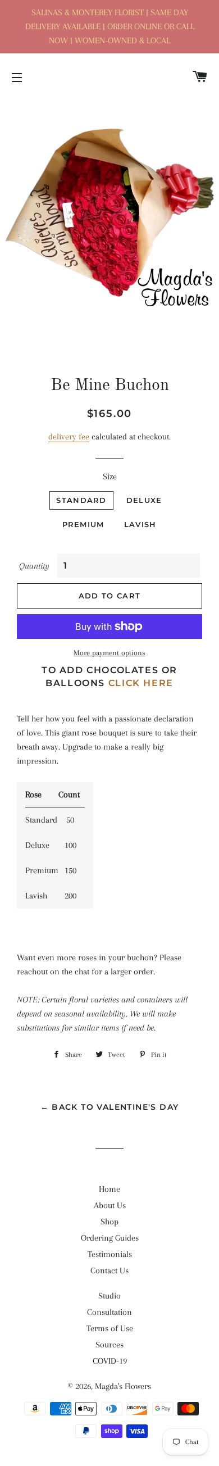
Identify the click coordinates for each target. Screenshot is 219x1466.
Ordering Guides (110, 1238)
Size (110, 476)
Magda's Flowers (123, 1386)
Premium (83, 524)
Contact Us (109, 1270)
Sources (109, 1345)
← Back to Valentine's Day (109, 1107)
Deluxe (144, 500)
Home (109, 1189)
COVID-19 (110, 1361)
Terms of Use (109, 1328)
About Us (110, 1205)
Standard (81, 500)
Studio (109, 1296)
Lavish (140, 524)
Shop (109, 1222)
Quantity (34, 566)
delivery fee (68, 437)
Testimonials (110, 1254)
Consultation (109, 1312)
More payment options (109, 652)
